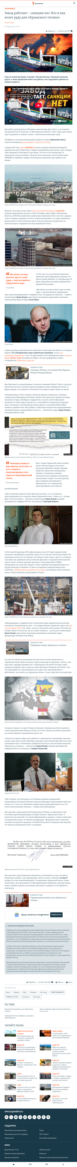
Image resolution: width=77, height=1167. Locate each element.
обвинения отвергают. (26, 361)
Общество (20, 1045)
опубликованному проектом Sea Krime (29, 570)
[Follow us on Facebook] (6, 1117)
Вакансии (43, 1153)
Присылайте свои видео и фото (16, 1130)
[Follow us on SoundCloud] (34, 1117)
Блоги (19, 1074)
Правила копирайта (12, 1157)
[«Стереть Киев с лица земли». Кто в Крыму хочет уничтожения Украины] (45, 1033)
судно (27, 148)
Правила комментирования (15, 1153)
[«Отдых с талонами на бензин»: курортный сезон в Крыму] (10, 1062)
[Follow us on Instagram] (20, 1117)
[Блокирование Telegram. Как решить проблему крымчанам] (45, 1087)
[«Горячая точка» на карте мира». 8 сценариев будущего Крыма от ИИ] (10, 1087)
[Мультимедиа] (14, 1164)
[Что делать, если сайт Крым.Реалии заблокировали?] (45, 1098)
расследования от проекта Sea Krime (36, 142)
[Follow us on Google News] (25, 1117)
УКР (46, 1164)
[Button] (50, 31)
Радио (41, 1130)
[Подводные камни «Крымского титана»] (17, 648)
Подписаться (56, 915)
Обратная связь (44, 1150)
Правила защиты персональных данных (53, 1157)
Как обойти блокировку (47, 1138)
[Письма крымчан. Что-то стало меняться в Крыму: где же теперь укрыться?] (10, 1076)
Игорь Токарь (9, 22)
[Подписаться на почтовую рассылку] (48, 1117)
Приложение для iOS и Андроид (16, 1134)
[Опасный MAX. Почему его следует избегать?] (10, 1098)
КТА (30, 1164)
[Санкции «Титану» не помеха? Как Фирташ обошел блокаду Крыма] (17, 372)
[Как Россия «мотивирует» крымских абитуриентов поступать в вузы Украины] (10, 1047)
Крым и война (57, 1031)
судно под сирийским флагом (48, 211)
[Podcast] (44, 1117)
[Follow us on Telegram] (30, 1117)
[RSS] (39, 1117)
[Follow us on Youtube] (16, 1117)
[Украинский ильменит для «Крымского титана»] (17, 900)
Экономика (10, 9)
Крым (19, 1085)
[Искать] (63, 1164)
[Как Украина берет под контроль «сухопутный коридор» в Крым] (10, 1033)
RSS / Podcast (44, 1134)
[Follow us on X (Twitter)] (11, 1117)
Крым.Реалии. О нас (12, 1150)
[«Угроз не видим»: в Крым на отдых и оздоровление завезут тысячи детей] (45, 1076)
